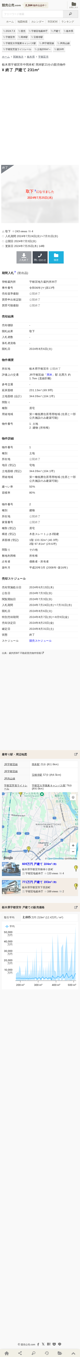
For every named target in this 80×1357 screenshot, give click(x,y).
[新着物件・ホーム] (6, 1353)
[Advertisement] (40, 118)
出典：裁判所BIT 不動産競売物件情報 (22, 653)
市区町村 (53, 21)
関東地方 (18, 56)
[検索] (70, 14)
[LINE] (60, 1344)
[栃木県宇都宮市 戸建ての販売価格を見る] (76, 907)
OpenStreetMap (55, 858)
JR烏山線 (65, 43)
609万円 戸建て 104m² (39, 864)
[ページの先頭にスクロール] (73, 1353)
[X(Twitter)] (43, 1344)
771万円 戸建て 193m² (39, 882)
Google (8, 858)
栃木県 (69, 31)
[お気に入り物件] (60, 1353)
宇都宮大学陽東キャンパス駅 (21, 43)
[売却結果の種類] (35, 191)
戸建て (56, 31)
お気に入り (73, 7)
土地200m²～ (44, 49)
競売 (23, 31)
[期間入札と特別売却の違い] (15, 273)
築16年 (60, 49)
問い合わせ (40, 260)
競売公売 (8, 5)
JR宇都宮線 (48, 43)
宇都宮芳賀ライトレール (18, 49)
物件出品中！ (36, 5)
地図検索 (22, 21)
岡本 (49, 374)
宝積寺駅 (38, 37)
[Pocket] (54, 1344)
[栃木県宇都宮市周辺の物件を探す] (76, 754)
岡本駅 (24, 37)
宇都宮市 (10, 37)
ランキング (67, 21)
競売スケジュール (40, 640)
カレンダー (37, 21)
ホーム (10, 21)
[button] (29, 849)
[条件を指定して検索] (33, 1353)
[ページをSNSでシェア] (20, 1353)
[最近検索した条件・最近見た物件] (46, 1353)
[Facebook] (38, 1344)
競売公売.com (28, 1344)
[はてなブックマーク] (49, 1344)
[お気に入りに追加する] (56, 257)
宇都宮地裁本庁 (39, 31)
